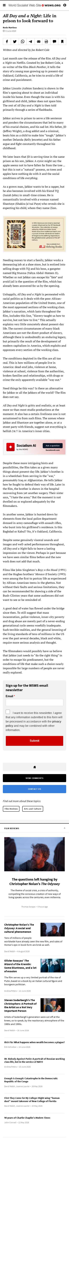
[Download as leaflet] (46, 41)
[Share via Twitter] (15, 41)
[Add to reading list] (62, 41)
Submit (34, 740)
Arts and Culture (32, 808)
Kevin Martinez (10, 27)
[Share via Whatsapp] (23, 41)
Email (9, 696)
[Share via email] (38, 41)
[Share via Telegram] (30, 41)
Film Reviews (11, 808)
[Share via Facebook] (7, 41)
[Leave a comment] (54, 41)
